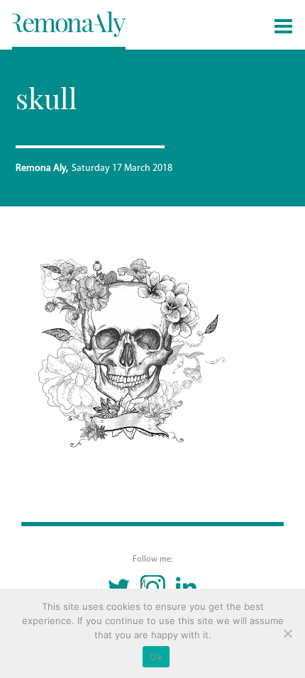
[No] (287, 633)
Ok (156, 656)
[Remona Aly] (69, 23)
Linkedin (186, 587)
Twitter (119, 587)
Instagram (143, 584)
